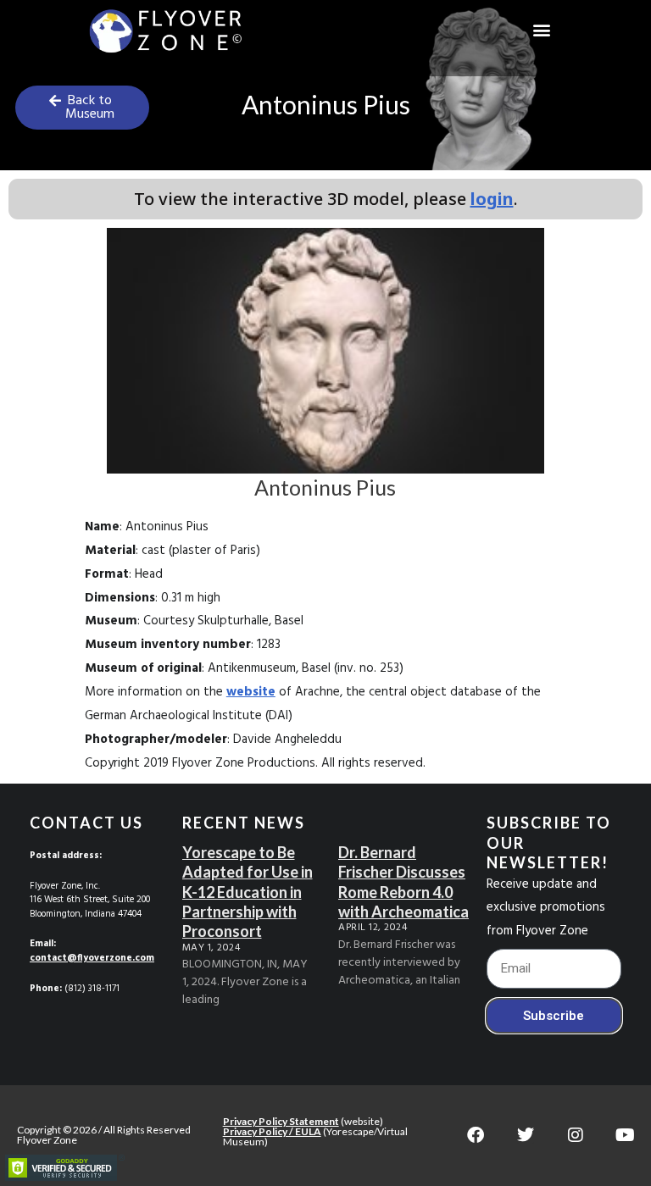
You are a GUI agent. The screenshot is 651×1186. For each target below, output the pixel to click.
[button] (542, 30)
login (492, 198)
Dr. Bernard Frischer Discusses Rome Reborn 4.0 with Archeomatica (403, 882)
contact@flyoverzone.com (92, 958)
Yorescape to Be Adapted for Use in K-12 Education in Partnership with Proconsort (247, 892)
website (250, 692)
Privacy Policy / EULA (272, 1131)
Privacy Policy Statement (281, 1121)
